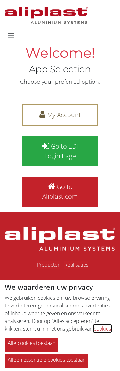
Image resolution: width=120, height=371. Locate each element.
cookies (102, 328)
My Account (63, 114)
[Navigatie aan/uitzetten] (11, 35)
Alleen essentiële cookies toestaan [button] (46, 359)
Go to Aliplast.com (60, 191)
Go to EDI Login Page (61, 151)
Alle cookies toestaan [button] (31, 343)
